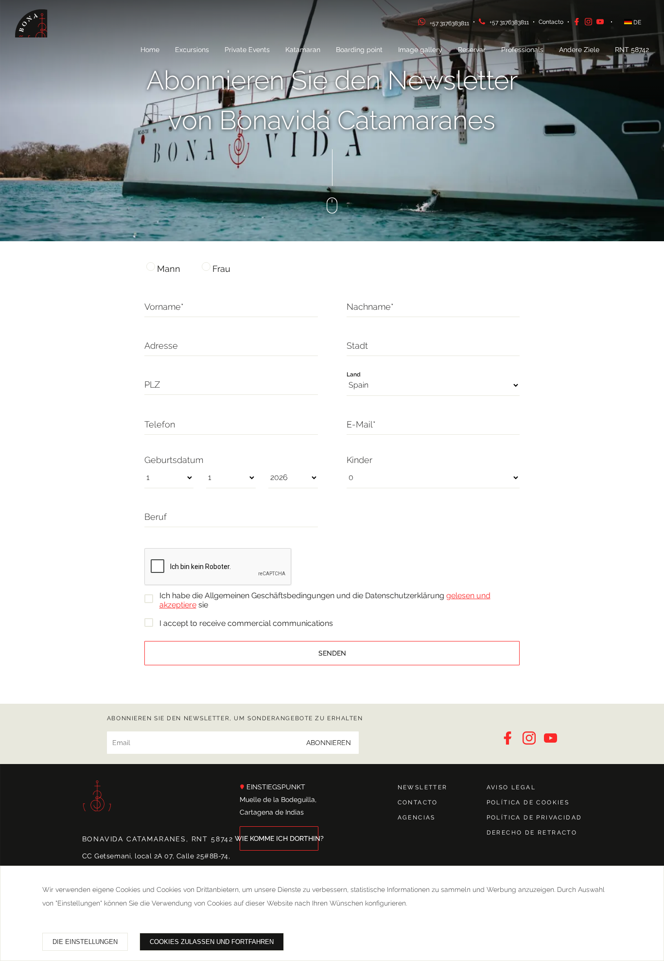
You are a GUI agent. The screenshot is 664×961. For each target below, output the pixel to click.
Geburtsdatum (173, 460)
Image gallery (420, 49)
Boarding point (359, 49)
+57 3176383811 (449, 23)
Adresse (161, 345)
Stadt (357, 345)
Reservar (472, 49)
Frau (221, 269)
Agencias (417, 817)
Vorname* (164, 307)
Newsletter (423, 787)
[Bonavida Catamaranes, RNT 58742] (42, 36)
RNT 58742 (632, 49)
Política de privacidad (534, 817)
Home (149, 49)
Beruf (155, 517)
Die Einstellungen (85, 941)
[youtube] (601, 23)
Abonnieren (328, 743)
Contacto (551, 21)
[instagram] (590, 23)
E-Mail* (361, 424)
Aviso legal (511, 787)
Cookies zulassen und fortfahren (212, 941)
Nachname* (370, 307)
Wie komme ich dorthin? (279, 838)
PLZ (152, 384)
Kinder (359, 460)
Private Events (247, 49)
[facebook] (579, 23)
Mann (168, 269)
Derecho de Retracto (532, 832)
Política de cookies (528, 802)
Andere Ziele (579, 49)
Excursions (192, 49)
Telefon (159, 424)
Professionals (522, 49)
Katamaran (302, 49)
